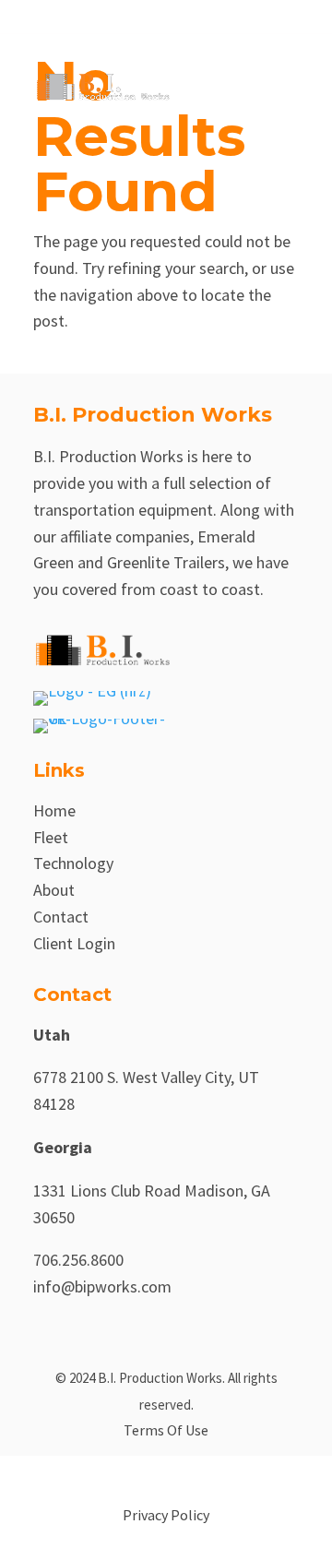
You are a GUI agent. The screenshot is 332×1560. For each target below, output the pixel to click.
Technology (73, 863)
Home (54, 810)
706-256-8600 (116, 16)
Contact (61, 916)
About (54, 889)
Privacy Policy (166, 1515)
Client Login (74, 943)
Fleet (50, 837)
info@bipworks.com (102, 1286)
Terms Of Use (166, 1430)
